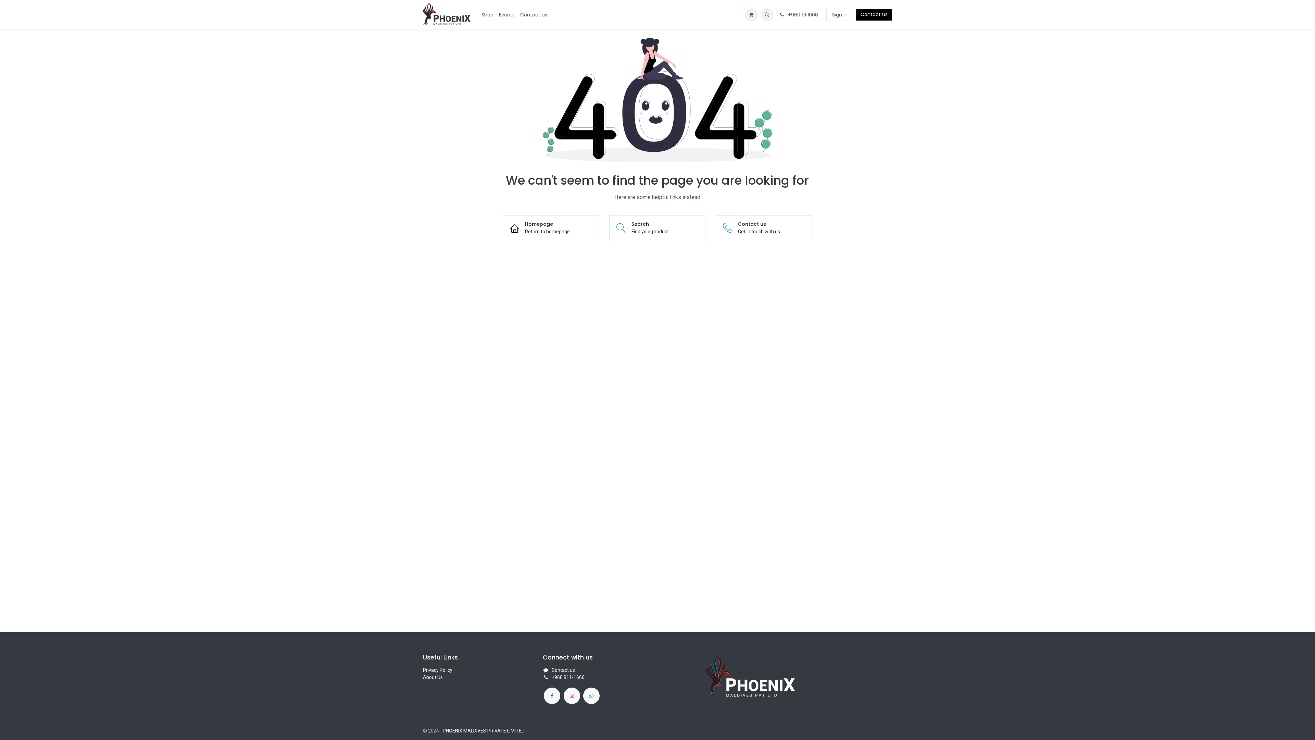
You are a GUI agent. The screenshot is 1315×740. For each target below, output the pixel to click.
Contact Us (874, 14)
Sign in (840, 14)
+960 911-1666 (568, 677)
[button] (767, 14)
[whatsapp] (591, 696)
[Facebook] (552, 696)
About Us (433, 677)
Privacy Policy (437, 670)
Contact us (563, 670)
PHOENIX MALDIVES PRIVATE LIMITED (484, 730)
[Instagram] (572, 696)
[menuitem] (487, 15)
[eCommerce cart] (751, 14)
